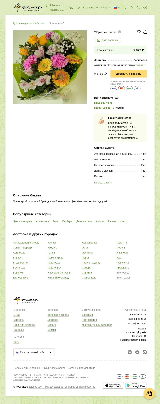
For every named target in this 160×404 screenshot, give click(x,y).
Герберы (67, 221)
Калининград (55, 257)
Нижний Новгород (58, 277)
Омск (85, 247)
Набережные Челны (59, 272)
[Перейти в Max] (145, 352)
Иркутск (52, 247)
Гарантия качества (24, 324)
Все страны (123, 277)
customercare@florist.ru (133, 339)
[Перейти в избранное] (131, 7)
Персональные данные (26, 368)
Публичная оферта (54, 368)
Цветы (112, 221)
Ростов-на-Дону (91, 262)
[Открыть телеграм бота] (137, 352)
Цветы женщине (22, 221)
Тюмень (120, 247)
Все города (122, 272)
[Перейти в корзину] (138, 7)
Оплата (52, 324)
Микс (122, 221)
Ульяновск (122, 252)
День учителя (84, 221)
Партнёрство (89, 319)
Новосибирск (89, 242)
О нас (16, 314)
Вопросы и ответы (58, 314)
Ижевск (52, 242)
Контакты (18, 319)
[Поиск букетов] (124, 7)
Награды (18, 329)
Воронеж (18, 272)
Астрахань (19, 252)
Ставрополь (89, 277)
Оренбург (87, 252)
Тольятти (121, 242)
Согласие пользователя (81, 368)
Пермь (86, 257)
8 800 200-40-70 (103, 103)
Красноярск (54, 267)
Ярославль (122, 267)
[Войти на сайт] (145, 7)
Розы (56, 221)
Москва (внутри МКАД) (26, 242)
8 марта (100, 221)
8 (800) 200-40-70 (104, 108)
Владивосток (20, 262)
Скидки (52, 329)
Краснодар (54, 262)
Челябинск (122, 262)
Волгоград (19, 267)
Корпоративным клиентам (97, 324)
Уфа (118, 257)
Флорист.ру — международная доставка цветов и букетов (62, 386)
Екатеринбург (21, 277)
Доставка (53, 319)
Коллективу (42, 221)
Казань (51, 252)
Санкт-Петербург (23, 247)
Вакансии (87, 314)
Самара (86, 267)
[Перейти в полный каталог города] (27, 7)
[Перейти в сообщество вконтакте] (130, 352)
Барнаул (18, 257)
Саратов (87, 272)
